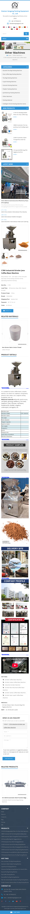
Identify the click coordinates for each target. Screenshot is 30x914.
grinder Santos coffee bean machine (15, 692)
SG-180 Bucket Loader (12, 710)
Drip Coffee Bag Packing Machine (12, 74)
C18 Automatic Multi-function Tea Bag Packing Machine (14, 855)
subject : (14, 725)
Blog (2, 819)
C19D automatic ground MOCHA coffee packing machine (14, 852)
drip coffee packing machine (8, 874)
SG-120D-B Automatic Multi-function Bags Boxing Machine (15, 797)
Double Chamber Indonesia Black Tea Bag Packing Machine (15, 882)
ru (17, 27)
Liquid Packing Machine (9, 81)
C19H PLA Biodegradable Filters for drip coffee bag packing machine (20, 114)
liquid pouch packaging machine (8, 866)
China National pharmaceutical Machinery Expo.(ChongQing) (15, 201)
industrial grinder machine (12, 685)
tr (19, 29)
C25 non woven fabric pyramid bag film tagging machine (13, 706)
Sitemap (3, 822)
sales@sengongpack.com (16, 23)
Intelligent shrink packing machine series (14, 104)
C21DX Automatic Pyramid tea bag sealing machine (13, 844)
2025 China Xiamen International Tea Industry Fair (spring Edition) (14, 212)
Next (28, 334)
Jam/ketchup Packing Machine (11, 92)
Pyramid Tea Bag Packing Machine (12, 70)
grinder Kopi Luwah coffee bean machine (13, 697)
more (14, 117)
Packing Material (7, 100)
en (6, 27)
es (22, 27)
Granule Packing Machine (10, 85)
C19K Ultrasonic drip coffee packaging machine (12, 841)
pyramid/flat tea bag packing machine (10, 877)
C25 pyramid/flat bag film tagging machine (20, 151)
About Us (3, 814)
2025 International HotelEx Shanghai (11, 217)
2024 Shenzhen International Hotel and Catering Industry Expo (14, 222)
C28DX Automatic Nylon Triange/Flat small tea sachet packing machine (20, 139)
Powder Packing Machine (10, 89)
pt (27, 27)
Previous (2, 334)
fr (11, 27)
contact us (8, 310)
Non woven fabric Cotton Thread (11, 347)
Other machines (17, 55)
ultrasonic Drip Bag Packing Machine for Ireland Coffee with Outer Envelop (15, 869)
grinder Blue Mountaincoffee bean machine (13, 689)
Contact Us (3, 817)
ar (14, 29)
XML (2, 825)
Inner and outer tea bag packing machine (11, 861)
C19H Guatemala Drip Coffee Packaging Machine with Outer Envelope (15, 847)
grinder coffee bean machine (13, 679)
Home (2, 811)
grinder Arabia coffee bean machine (15, 682)
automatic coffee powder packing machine (11, 864)
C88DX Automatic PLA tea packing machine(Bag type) (20, 126)
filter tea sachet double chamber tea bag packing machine (15, 879)
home (9, 55)
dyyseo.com (23, 908)
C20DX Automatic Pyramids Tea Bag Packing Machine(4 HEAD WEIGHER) (15, 849)
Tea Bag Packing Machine (10, 78)
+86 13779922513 (16, 21)
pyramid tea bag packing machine (9, 872)
